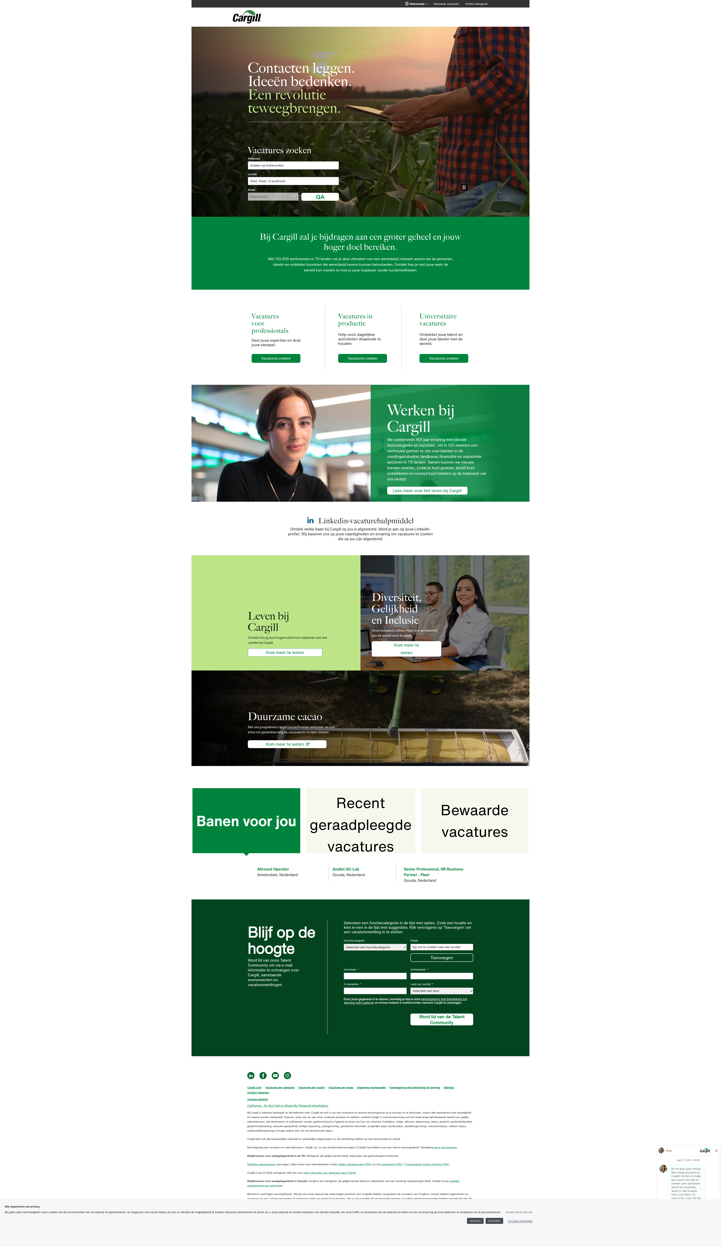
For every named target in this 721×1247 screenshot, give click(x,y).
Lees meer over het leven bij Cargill (427, 491)
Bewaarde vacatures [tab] (475, 820)
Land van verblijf (422, 984)
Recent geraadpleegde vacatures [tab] (361, 822)
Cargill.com (254, 1087)
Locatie (252, 174)
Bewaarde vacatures (446, 4)
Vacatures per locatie (311, 1087)
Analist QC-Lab (346, 869)
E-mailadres (352, 984)
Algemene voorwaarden (371, 1087)
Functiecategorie (354, 940)
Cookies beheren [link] (257, 1099)
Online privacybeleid (519, 1212)
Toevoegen (441, 957)
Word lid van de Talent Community (442, 1019)
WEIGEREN (494, 1221)
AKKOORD (475, 1221)
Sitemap (449, 1087)
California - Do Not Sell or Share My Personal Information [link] (287, 1105)
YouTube (275, 1075)
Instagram (287, 1075)
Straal (251, 189)
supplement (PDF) (392, 1164)
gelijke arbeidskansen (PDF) (355, 1164)
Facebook (263, 1075)
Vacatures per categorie (280, 1087)
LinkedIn (250, 1075)
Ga (320, 197)
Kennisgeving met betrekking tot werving (415, 1087)
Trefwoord (254, 158)
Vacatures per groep (340, 1087)
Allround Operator (273, 869)
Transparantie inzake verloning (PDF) (427, 1164)
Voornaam (351, 969)
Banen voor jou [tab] (246, 820)
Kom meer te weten (285, 652)
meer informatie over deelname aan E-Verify (329, 1172)
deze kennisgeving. (445, 1147)
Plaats (414, 940)
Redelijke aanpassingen (261, 1164)
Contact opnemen (258, 1093)
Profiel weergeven (476, 4)
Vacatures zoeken (280, 358)
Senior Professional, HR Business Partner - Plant (433, 871)
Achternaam (419, 969)
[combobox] (293, 181)
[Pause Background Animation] (464, 187)
